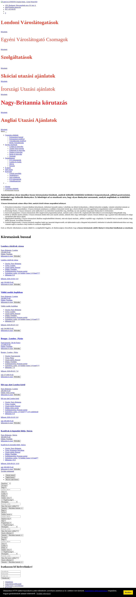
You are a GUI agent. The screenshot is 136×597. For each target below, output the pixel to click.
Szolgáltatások (10, 158)
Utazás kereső (10, 475)
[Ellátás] (4, 496)
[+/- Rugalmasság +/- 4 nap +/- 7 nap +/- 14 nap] (7, 500)
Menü (3, 131)
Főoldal (7, 187)
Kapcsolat (8, 171)
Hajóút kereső (10, 477)
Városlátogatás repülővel (17, 141)
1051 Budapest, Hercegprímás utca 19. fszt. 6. (20, 5)
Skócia (11, 164)
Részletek (4, 32)
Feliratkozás (5, 578)
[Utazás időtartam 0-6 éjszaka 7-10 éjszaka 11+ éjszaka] (7, 533)
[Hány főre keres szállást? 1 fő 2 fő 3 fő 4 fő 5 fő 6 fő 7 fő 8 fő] (10, 506)
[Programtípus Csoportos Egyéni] (6, 523)
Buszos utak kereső (12, 479)
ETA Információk (15, 160)
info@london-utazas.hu (13, 7)
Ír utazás (8, 168)
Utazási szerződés (15, 173)
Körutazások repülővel (17, 139)
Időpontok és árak (7, 256)
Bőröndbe (17, 256)
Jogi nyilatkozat (14, 177)
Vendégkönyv (14, 175)
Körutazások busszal (16, 137)
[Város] (4, 492)
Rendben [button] (128, 592)
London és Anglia (15, 162)
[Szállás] (4, 494)
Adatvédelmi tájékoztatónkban (96, 591)
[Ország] (4, 485)
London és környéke (16, 146)
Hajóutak (12, 156)
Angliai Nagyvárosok (16, 148)
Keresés (4, 508)
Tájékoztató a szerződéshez (14, 586)
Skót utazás (9, 170)
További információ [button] (43, 594)
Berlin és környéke (15, 154)
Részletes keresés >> (16, 508)
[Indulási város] (6, 498)
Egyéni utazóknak (11, 145)
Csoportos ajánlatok (11, 135)
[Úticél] (4, 512)
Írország (12, 166)
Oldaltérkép (9, 582)
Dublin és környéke (16, 152)
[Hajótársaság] (6, 519)
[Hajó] (3, 521)
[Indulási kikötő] (6, 514)
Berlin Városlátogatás (16, 143)
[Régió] (4, 487)
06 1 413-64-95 (10, 9)
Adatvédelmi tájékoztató (13, 584)
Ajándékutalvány (15, 181)
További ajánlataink (7, 471)
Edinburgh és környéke (17, 150)
